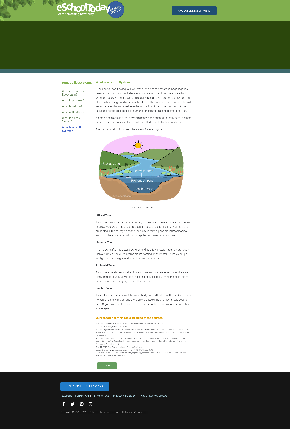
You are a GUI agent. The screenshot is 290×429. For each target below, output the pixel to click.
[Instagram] (90, 404)
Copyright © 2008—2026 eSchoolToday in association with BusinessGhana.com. (104, 412)
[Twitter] (72, 404)
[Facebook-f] (63, 404)
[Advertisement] (145, 46)
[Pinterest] (81, 404)
